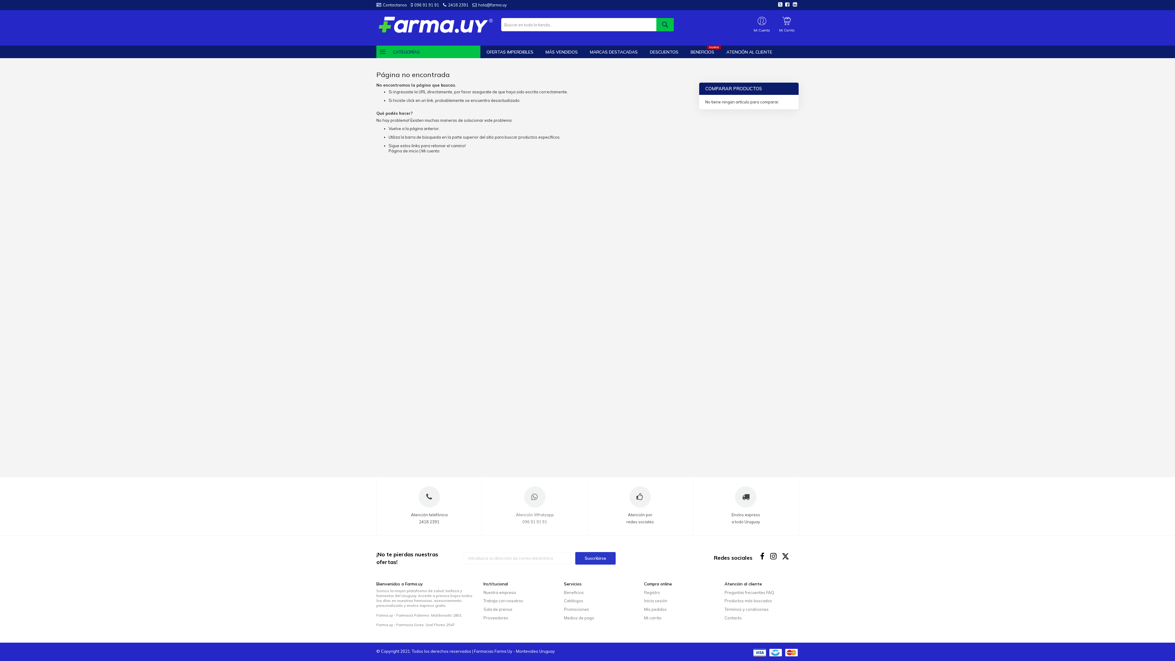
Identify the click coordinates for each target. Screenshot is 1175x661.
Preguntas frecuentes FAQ (749, 592)
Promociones (576, 609)
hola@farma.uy (492, 4)
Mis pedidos (655, 609)
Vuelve (395, 128)
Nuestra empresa (499, 592)
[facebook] (762, 556)
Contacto (733, 617)
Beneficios (574, 592)
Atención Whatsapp (535, 514)
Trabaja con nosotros (503, 600)
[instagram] (774, 556)
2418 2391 (458, 4)
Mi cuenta (430, 150)
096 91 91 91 (426, 4)
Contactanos (395, 4)
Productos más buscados (748, 600)
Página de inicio (404, 150)
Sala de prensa (497, 609)
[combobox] (587, 24)
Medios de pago (579, 617)
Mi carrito (653, 617)
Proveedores (495, 617)
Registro (652, 592)
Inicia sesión (655, 600)
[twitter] (785, 556)
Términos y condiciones (747, 609)
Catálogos (573, 600)
